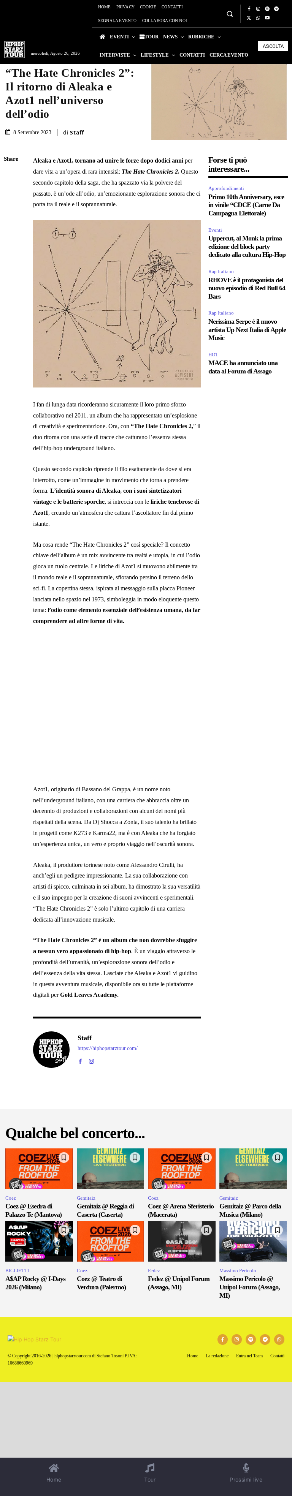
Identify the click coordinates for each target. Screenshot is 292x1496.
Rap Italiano (221, 271)
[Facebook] (249, 9)
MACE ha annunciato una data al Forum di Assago (243, 367)
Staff (77, 132)
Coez (10, 1198)
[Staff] (51, 1049)
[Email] (11, 248)
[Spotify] (267, 9)
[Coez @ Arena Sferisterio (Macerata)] (182, 1168)
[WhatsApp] (258, 18)
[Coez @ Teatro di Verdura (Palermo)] (110, 1241)
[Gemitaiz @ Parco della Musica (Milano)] (253, 1168)
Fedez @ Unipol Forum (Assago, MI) (178, 1283)
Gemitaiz (86, 1198)
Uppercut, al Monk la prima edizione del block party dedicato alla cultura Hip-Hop (247, 246)
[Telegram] (276, 9)
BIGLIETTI (17, 1270)
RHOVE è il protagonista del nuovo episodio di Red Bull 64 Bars (246, 288)
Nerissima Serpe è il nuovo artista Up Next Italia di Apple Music (247, 330)
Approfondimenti (226, 188)
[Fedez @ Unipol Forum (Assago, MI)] (182, 1241)
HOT (213, 354)
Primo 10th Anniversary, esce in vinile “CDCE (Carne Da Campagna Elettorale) (246, 205)
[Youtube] (267, 18)
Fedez (154, 1270)
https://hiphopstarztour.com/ (108, 1048)
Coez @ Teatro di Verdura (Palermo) (101, 1283)
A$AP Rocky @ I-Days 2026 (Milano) (35, 1283)
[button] (229, 13)
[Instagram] (258, 9)
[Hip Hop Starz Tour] (14, 49)
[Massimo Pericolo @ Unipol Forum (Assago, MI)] (253, 1241)
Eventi (215, 230)
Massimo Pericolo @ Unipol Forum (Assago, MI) (249, 1287)
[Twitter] (249, 18)
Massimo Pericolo (237, 1270)
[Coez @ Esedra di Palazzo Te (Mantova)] (39, 1168)
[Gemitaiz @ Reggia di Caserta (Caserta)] (110, 1168)
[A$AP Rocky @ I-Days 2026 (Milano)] (39, 1241)
